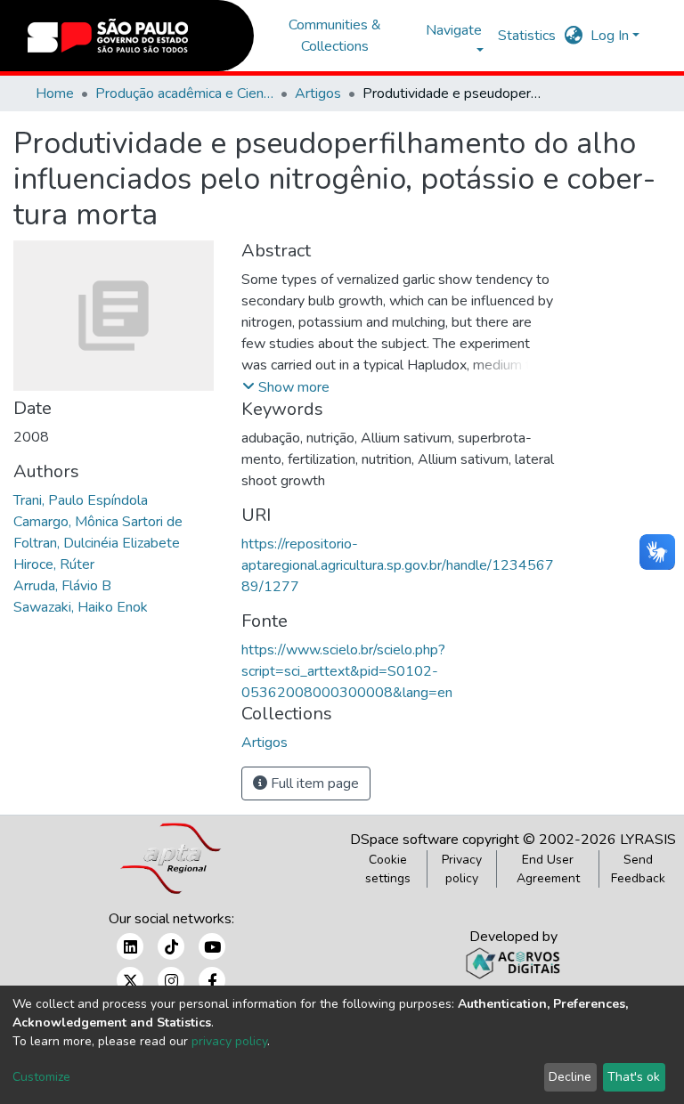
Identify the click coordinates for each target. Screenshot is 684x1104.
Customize (41, 1076)
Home (55, 93)
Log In (609, 35)
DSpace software (404, 839)
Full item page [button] (313, 783)
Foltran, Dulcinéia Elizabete (96, 543)
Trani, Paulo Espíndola (80, 500)
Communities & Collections (335, 35)
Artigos (318, 93)
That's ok (633, 1076)
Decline (570, 1076)
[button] (574, 35)
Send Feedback (638, 869)
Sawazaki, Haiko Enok (80, 607)
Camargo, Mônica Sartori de (98, 522)
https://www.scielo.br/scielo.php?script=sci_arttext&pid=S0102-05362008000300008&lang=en (346, 671)
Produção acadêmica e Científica (184, 93)
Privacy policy (462, 869)
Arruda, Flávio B (62, 586)
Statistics (527, 35)
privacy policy (229, 1041)
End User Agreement (548, 869)
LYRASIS (648, 839)
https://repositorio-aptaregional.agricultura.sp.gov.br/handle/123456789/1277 (397, 565)
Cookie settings (388, 869)
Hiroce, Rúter (53, 564)
